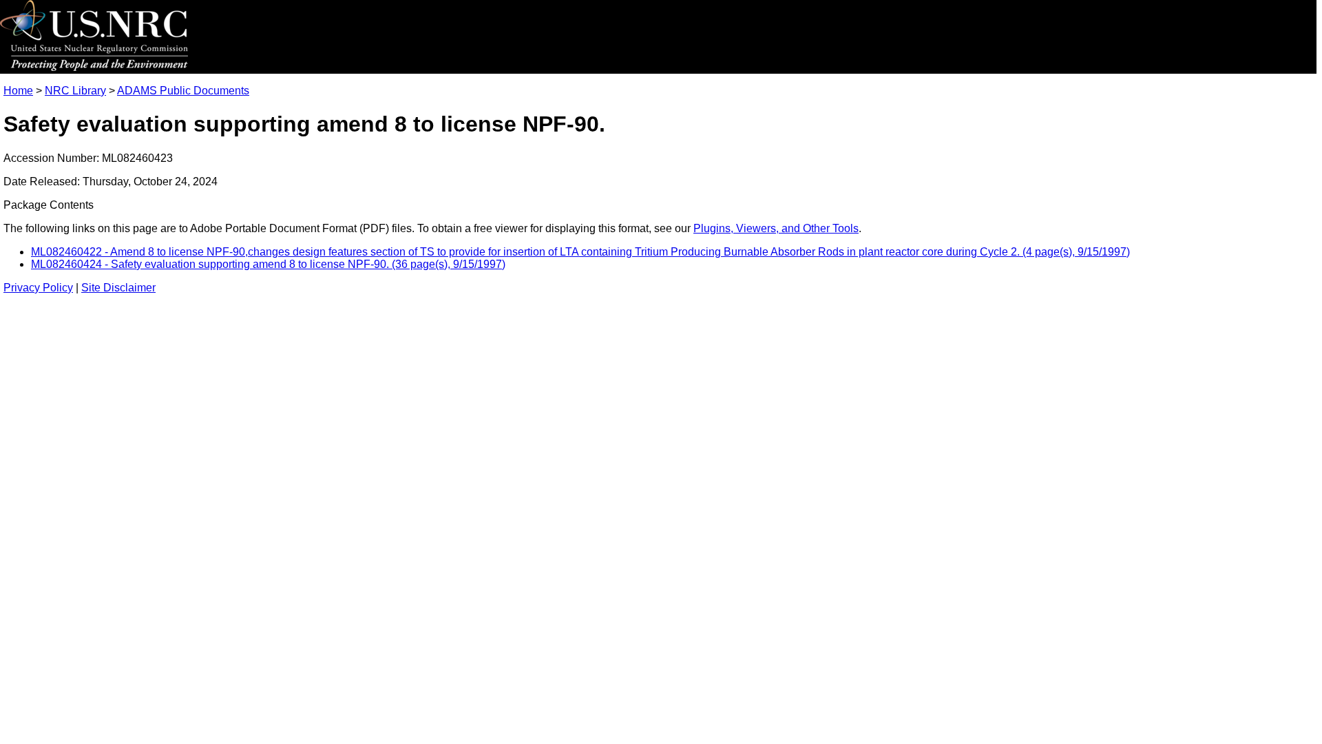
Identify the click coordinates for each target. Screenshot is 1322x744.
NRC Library (75, 90)
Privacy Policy (38, 287)
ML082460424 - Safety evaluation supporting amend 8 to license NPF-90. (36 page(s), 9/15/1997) (268, 264)
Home (18, 90)
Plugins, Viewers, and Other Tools (776, 228)
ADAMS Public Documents (183, 90)
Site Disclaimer (118, 287)
